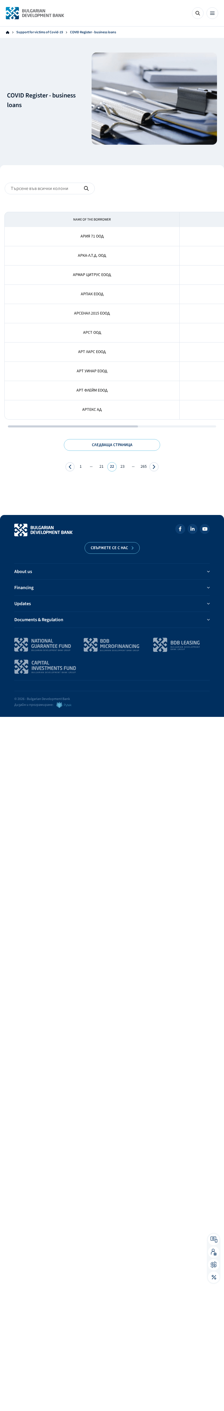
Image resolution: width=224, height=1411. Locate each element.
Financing (24, 587)
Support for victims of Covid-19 (39, 32)
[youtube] (205, 530)
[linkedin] (192, 530)
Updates (22, 603)
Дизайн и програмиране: (33, 704)
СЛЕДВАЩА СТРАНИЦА (112, 445)
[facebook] (180, 530)
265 (144, 466)
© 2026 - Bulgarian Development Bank (42, 698)
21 (101, 466)
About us (23, 571)
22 (112, 466)
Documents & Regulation (38, 620)
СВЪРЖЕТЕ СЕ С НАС (109, 548)
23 (122, 466)
